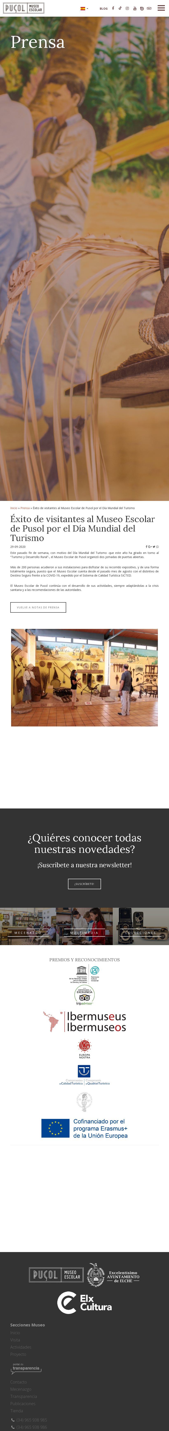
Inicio (13, 508)
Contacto (18, 1382)
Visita (15, 1340)
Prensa (25, 508)
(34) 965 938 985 (31, 1420)
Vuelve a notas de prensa (38, 607)
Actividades (20, 1347)
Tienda (16, 1411)
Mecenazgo (20, 1389)
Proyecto (18, 1354)
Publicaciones (22, 1403)
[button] (84, 8)
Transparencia (23, 1396)
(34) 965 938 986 (31, 1427)
